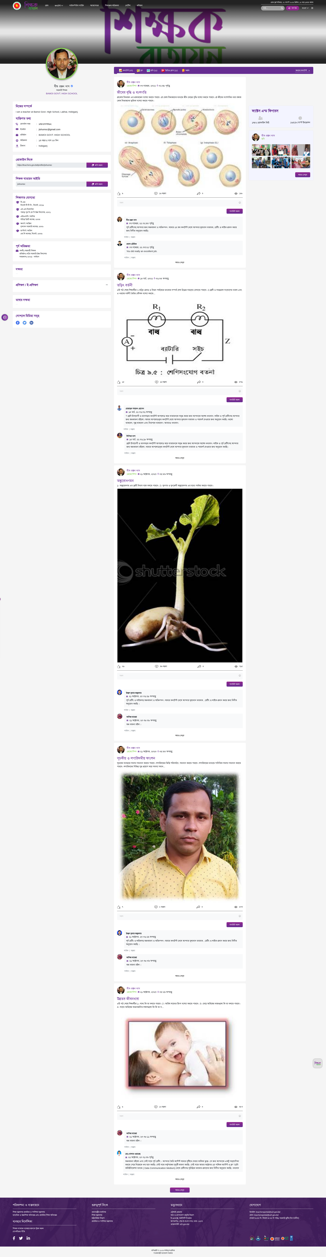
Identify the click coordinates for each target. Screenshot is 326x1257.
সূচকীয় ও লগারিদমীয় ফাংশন (136, 758)
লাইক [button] (126, 237)
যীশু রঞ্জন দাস (133, 82)
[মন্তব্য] (180, 203)
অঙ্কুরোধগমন (125, 481)
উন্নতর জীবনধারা (128, 999)
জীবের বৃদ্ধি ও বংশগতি (132, 92)
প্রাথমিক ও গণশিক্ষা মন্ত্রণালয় (102, 1221)
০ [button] (202, 193)
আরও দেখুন (179, 262)
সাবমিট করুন (235, 211)
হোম (46, 5)
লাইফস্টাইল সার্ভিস (76, 5)
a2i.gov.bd (184, 1224)
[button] (118, 193)
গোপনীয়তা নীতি (19, 1231)
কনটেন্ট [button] (58, 5)
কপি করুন (98, 165)
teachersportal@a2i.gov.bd (268, 1212)
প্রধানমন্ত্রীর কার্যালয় (99, 1212)
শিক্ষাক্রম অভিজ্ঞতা (112, 5)
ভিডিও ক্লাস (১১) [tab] (171, 70)
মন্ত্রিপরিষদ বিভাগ (98, 1218)
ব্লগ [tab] (141, 70)
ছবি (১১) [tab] (153, 70)
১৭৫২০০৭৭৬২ (45, 124)
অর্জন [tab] (187, 70)
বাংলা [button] (304, 8)
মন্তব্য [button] (133, 237)
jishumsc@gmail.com (49, 129)
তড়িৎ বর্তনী (124, 285)
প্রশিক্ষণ (139, 5)
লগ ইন (294, 8)
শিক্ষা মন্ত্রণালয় (97, 1215)
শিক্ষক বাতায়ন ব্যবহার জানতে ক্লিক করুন (28, 1228)
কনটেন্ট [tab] (127, 70)
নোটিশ (127, 5)
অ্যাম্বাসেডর (94, 5)
